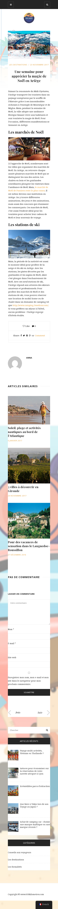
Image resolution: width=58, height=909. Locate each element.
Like (27, 326)
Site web (12, 657)
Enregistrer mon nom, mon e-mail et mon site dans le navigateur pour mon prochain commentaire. (28, 680)
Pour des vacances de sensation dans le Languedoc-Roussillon (29, 546)
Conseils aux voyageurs (19, 852)
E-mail (12, 643)
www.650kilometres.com (32, 894)
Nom (11, 629)
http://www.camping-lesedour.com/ (30, 305)
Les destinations (18, 64)
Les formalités (15, 866)
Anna (29, 357)
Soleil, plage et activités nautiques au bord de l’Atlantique (24, 432)
